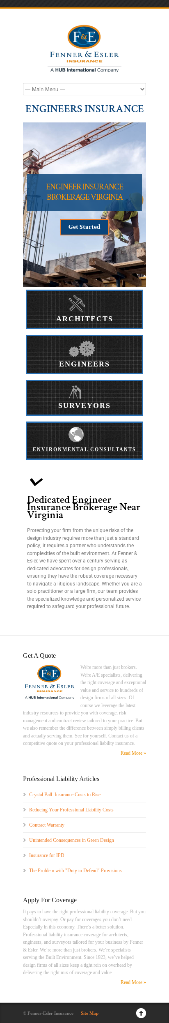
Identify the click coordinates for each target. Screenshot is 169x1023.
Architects (84, 319)
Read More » (133, 753)
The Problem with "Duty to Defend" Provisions (75, 870)
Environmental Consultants (84, 449)
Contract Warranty (46, 825)
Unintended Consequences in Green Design (71, 840)
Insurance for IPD (46, 855)
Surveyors (84, 405)
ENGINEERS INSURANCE (84, 109)
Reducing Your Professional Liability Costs (71, 810)
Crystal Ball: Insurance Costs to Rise (64, 794)
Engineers (84, 364)
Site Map (89, 1013)
